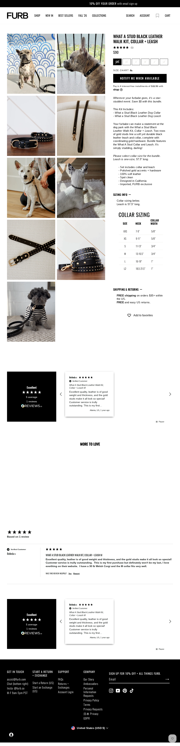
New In (49, 15)
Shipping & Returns (126, 289)
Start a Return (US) (43, 683)
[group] (25, 532)
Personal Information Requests (89, 692)
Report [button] (76, 573)
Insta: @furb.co (15, 688)
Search (130, 15)
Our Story (88, 679)
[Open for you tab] (11, 735)
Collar (136, 144)
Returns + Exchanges (64, 685)
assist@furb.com (16, 679)
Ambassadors (90, 684)
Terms (86, 704)
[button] (140, 47)
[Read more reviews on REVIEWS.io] (31, 406)
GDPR (86, 718)
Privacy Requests (93, 709)
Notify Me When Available (140, 78)
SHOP (37, 15)
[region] (115, 394)
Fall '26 (82, 15)
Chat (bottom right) (17, 684)
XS (126, 62)
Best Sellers (65, 15)
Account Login (66, 692)
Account (145, 15)
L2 (164, 62)
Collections (99, 15)
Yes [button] (70, 573)
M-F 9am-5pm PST (17, 693)
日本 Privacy (90, 714)
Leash (150, 144)
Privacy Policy (91, 700)
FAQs (60, 679)
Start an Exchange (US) (42, 689)
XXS (117, 62)
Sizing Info (120, 194)
